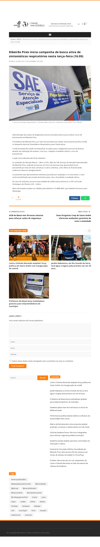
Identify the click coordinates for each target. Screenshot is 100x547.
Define (32, 502)
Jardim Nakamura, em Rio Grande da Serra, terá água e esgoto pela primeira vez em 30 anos (71, 266)
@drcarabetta (40, 484)
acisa (43, 497)
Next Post (83, 211)
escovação (23, 510)
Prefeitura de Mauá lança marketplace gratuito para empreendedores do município (26, 303)
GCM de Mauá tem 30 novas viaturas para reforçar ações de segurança (26, 216)
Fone (33, 510)
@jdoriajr (14, 488)
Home (13, 39)
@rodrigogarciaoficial (19, 497)
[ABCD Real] (50, 11)
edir (12, 510)
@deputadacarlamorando (21, 484)
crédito (23, 502)
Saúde (18, 61)
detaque (37, 506)
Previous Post (18, 211)
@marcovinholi (16, 493)
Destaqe (14, 506)
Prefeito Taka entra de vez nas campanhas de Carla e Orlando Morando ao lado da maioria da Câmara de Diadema (69, 463)
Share (75, 198)
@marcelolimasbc (29, 488)
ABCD (19, 39)
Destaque (25, 506)
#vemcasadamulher (18, 479)
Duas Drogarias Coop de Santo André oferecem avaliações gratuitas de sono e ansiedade (73, 218)
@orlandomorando (34, 493)
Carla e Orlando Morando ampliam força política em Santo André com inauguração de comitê (28, 266)
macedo (43, 510)
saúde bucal (15, 515)
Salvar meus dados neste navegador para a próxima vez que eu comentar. (43, 361)
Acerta (34, 497)
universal (28, 515)
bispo (13, 502)
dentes (42, 502)
